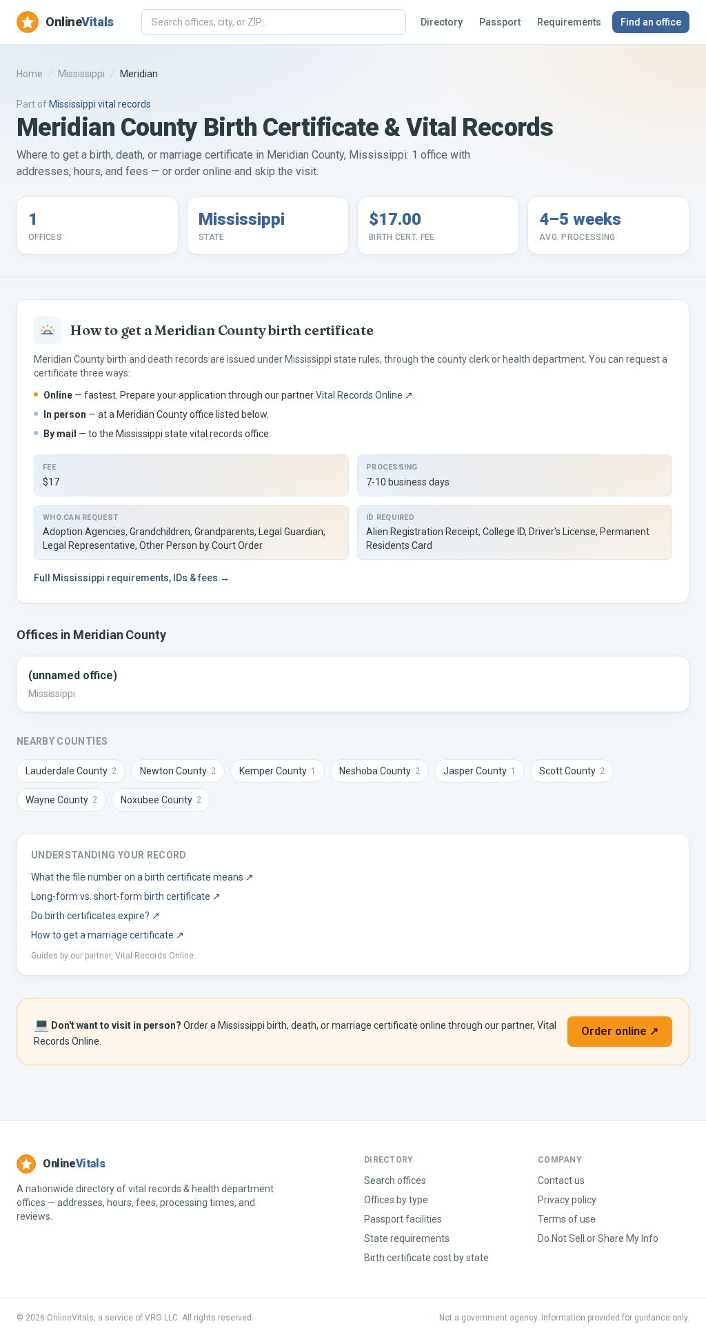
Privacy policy (567, 1199)
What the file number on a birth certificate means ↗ (142, 877)
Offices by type (396, 1199)
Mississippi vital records (100, 104)
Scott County (572, 770)
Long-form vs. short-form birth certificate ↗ (126, 896)
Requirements (569, 22)
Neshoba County (379, 770)
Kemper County (277, 770)
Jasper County (479, 770)
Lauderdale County (71, 770)
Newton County (178, 770)
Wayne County (61, 799)
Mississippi (81, 73)
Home (30, 73)
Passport (500, 22)
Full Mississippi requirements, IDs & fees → (132, 577)
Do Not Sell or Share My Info (598, 1238)
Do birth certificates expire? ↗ (95, 915)
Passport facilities (403, 1219)
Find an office (651, 22)
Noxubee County (161, 799)
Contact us (561, 1180)
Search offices (395, 1180)
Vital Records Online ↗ (364, 395)
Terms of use (567, 1219)
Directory (442, 22)
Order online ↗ (619, 1031)
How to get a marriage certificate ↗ (107, 935)
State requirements (407, 1238)
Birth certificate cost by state (426, 1257)
